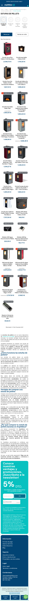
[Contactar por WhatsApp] (25, 597)
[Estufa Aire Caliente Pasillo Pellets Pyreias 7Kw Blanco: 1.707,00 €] (7, 207)
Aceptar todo (5, 597)
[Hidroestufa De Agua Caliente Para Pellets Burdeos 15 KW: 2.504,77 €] (21, 259)
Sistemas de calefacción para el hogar (18, 9)
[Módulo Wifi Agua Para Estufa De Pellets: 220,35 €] (7, 232)
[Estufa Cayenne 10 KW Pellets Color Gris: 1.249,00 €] (21, 156)
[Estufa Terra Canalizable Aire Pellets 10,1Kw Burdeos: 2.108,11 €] (21, 285)
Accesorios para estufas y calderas (24, 25)
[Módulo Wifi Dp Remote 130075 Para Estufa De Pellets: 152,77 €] (21, 233)
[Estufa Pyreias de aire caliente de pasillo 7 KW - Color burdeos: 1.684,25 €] (21, 182)
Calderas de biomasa (18, 25)
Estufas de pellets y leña (6, 11)
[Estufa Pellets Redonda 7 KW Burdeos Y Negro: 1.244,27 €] (7, 156)
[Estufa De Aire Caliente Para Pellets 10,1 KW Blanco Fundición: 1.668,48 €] (21, 130)
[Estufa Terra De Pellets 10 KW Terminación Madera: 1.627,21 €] (7, 77)
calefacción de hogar (8, 336)
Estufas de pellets (3, 24)
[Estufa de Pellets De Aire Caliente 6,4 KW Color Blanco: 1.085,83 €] (21, 77)
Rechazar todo (15, 597)
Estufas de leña (10, 24)
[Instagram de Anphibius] (3, 584)
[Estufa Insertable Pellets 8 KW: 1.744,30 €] (21, 52)
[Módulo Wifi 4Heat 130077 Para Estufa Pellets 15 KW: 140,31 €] (21, 207)
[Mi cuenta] (25, 5)
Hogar (6, 9)
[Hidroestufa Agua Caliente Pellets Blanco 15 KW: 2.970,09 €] (7, 259)
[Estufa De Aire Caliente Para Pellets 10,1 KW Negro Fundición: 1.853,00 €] (21, 103)
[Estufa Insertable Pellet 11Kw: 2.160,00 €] (7, 102)
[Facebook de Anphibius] (3, 586)
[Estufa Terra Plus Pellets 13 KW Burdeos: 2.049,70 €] (7, 52)
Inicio (2, 9)
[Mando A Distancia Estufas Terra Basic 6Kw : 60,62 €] (7, 311)
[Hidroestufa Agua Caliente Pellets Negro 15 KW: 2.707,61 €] (7, 285)
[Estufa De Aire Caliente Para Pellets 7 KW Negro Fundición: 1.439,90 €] (7, 129)
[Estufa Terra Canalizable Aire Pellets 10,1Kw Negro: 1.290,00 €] (7, 182)
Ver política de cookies (14, 593)
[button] (22, 5)
